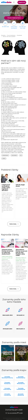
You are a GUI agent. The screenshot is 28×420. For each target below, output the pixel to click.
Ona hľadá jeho (16, 418)
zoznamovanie (5, 155)
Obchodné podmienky (17, 419)
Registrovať (22, 2)
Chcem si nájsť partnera (14, 18)
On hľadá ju (22, 418)
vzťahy (4, 158)
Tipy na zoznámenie (11, 35)
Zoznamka (3, 35)
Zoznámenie (19, 35)
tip (20, 155)
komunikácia (14, 155)
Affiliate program (9, 419)
